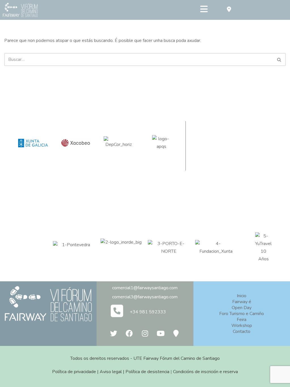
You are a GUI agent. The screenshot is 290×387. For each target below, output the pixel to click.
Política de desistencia (147, 372)
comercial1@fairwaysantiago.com (145, 288)
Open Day (241, 308)
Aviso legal (111, 372)
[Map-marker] (176, 333)
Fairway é (241, 302)
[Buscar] (279, 59)
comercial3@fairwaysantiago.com (145, 297)
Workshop (241, 325)
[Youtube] (160, 333)
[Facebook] (129, 333)
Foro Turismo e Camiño (241, 314)
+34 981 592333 (148, 312)
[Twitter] (114, 333)
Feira (241, 319)
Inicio (241, 296)
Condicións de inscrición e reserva (205, 372)
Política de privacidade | (76, 372)
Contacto (241, 331)
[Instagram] (145, 333)
